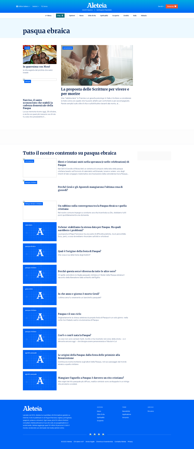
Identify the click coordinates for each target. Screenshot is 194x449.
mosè (27, 48)
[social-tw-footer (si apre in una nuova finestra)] (99, 434)
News (81, 15)
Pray (59, 15)
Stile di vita (92, 15)
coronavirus (29, 161)
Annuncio (125, 417)
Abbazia (144, 15)
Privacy (130, 442)
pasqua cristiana (30, 182)
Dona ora (170, 6)
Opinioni (72, 15)
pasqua (27, 81)
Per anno (151, 411)
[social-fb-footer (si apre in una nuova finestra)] (95, 434)
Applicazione (126, 414)
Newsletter (126, 411)
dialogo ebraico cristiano (33, 204)
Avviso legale (90, 442)
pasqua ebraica (30, 246)
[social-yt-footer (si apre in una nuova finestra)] (91, 434)
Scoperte (115, 15)
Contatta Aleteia (120, 442)
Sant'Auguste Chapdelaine (104, 10)
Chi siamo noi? (79, 442)
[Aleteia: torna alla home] (97, 5)
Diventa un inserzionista (104, 442)
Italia (134, 15)
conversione (67, 48)
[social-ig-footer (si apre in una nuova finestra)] (103, 434)
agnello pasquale (31, 353)
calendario (28, 225)
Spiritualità (104, 15)
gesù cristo (29, 289)
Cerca (45, 6)
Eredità (126, 15)
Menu (49, 15)
